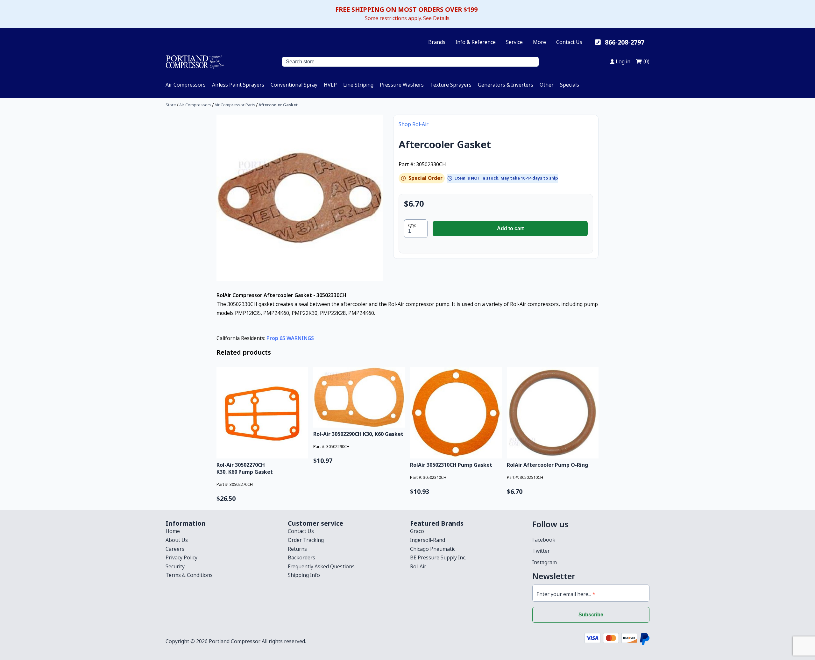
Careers (175, 548)
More (539, 42)
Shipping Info (304, 574)
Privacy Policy (181, 557)
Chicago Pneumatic (432, 548)
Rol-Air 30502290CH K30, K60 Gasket (358, 433)
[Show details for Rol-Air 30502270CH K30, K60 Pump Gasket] (262, 412)
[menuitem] (186, 85)
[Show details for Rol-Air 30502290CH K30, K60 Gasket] (359, 397)
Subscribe (590, 614)
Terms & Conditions (189, 574)
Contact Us (569, 42)
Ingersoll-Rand (427, 539)
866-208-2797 (624, 42)
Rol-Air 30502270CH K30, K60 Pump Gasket (244, 468)
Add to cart (510, 228)
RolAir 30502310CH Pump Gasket (451, 464)
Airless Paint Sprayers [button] (238, 84)
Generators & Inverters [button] (505, 84)
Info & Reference (476, 42)
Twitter (541, 550)
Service (514, 42)
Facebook (543, 539)
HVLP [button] (330, 84)
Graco (417, 531)
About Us (177, 539)
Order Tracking (306, 539)
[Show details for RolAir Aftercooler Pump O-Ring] (553, 412)
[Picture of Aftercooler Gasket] (299, 198)
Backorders (301, 557)
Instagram (544, 562)
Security (175, 566)
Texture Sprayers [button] (450, 84)
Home (173, 531)
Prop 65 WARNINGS (290, 338)
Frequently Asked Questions (321, 566)
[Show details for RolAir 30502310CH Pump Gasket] (456, 412)
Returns (297, 548)
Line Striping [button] (358, 84)
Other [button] (547, 84)
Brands (436, 42)
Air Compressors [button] (186, 84)
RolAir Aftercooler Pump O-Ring (547, 464)
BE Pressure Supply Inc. (438, 557)
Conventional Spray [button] (294, 84)
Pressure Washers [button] (402, 84)
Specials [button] (569, 84)
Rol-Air (418, 566)
